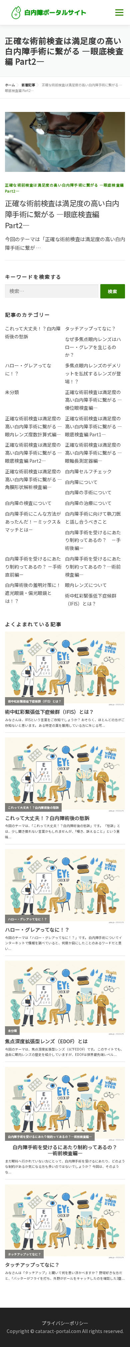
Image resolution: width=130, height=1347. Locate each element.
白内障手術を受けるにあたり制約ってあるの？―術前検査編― (93, 566)
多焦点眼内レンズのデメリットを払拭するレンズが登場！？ (93, 373)
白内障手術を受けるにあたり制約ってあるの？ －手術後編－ (93, 540)
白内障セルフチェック (88, 471)
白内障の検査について (28, 503)
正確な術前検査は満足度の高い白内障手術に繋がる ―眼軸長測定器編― (93, 452)
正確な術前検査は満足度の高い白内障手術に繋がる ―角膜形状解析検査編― (33, 479)
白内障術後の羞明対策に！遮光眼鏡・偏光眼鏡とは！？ (33, 593)
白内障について (81, 482)
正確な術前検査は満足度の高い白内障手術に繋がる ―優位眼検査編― (93, 400)
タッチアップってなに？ (90, 328)
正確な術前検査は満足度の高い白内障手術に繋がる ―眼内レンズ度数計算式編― (33, 426)
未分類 (12, 392)
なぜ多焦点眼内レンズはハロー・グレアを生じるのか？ (93, 347)
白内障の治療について (88, 503)
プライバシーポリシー (65, 1323)
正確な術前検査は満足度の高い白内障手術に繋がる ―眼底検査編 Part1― (93, 426)
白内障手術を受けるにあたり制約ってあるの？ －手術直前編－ (33, 566)
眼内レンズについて (86, 585)
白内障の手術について (88, 492)
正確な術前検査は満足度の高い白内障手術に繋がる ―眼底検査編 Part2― (62, 214)
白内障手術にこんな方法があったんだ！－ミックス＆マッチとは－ (33, 521)
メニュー (119, 12)
